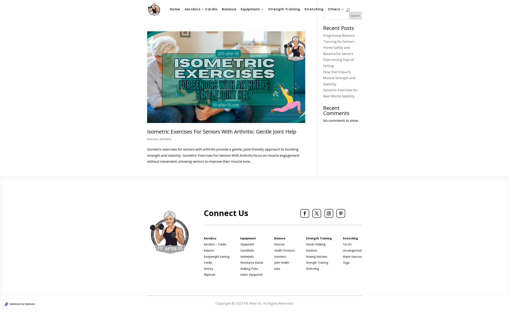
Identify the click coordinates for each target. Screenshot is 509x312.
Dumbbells (247, 250)
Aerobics (210, 238)
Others (334, 10)
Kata (277, 269)
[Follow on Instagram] (328, 213)
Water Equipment (251, 274)
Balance (229, 10)
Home (175, 10)
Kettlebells (247, 256)
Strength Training (284, 10)
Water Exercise (352, 256)
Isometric (165, 139)
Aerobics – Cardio (201, 10)
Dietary (208, 269)
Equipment (250, 10)
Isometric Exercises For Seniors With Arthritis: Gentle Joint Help (221, 131)
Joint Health (281, 262)
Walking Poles (249, 269)
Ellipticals (209, 274)
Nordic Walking (315, 244)
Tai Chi (347, 244)
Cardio (208, 262)
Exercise (152, 139)
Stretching (313, 10)
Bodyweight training (216, 256)
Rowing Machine (316, 256)
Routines (311, 250)
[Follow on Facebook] (304, 213)
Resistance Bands (251, 262)
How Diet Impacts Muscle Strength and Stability (339, 78)
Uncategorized (352, 250)
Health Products (284, 250)
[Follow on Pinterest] (340, 213)
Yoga (346, 262)
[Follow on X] (316, 213)
